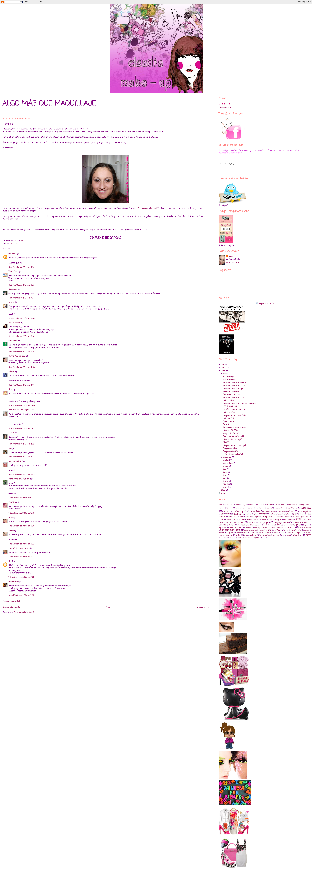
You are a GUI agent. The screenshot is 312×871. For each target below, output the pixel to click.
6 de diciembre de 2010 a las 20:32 (22, 428)
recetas (221, 532)
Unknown (12, 253)
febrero (226, 484)
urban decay (297, 535)
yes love (240, 538)
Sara (139, 208)
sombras (229, 535)
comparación (279, 508)
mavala (231, 525)
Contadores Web (225, 108)
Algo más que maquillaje (49, 103)
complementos (291, 508)
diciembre (227, 373)
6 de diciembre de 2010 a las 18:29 (22, 285)
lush (235, 522)
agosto (226, 466)
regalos (230, 532)
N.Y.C (278, 525)
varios (308, 535)
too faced (276, 535)
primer (286, 530)
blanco (283, 505)
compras (306, 508)
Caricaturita (13, 340)
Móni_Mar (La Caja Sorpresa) (20, 410)
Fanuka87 (154, 208)
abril (225, 478)
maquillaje (263, 522)
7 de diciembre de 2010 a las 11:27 (21, 526)
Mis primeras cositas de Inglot (234, 445)
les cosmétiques (275, 520)
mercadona (241, 525)
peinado (265, 527)
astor (226, 505)
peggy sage (257, 528)
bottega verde (304, 505)
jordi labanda (305, 517)
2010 (223, 370)
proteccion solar (296, 530)
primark (278, 530)
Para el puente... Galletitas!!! (233, 436)
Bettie (11, 517)
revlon (269, 533)
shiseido (308, 533)
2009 (223, 490)
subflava (12, 371)
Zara (263, 538)
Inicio (108, 607)
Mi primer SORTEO (230, 430)
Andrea (11, 433)
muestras (258, 525)
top (283, 535)
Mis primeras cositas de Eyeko (234, 415)
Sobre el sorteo (228, 421)
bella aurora (261, 505)
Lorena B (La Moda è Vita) (19, 548)
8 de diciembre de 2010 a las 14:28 (21, 595)
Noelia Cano (13, 289)
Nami (10, 389)
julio (225, 469)
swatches (252, 535)
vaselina (225, 538)
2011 (223, 367)
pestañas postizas (305, 528)
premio (268, 530)
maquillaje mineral (281, 522)
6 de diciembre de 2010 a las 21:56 (22, 457)
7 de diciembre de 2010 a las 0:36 (21, 513)
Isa (10, 448)
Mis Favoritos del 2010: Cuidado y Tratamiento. (240, 403)
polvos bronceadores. (250, 530)
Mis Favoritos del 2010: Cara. (233, 397)
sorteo (238, 535)
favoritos (262, 514)
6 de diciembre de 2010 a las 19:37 (21, 352)
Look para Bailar (229, 418)
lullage (229, 522)
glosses (302, 514)
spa (245, 535)
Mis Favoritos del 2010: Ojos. (233, 388)
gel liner (288, 514)
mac (242, 522)
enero (225, 487)
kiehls (229, 520)
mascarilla (222, 525)
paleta (241, 527)
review (244, 532)
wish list (233, 538)
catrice (245, 508)
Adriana (145, 208)
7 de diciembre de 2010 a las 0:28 (21, 498)
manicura (252, 522)
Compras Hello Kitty (230, 451)
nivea (291, 525)
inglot (257, 516)
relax (238, 533)
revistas (261, 533)
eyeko (255, 514)
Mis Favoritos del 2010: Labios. (234, 385)
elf (227, 513)
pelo (272, 527)
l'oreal (241, 519)
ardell (220, 505)
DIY (222, 514)
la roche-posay (252, 519)
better (277, 505)
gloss (295, 514)
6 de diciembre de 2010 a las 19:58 (22, 367)
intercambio (279, 517)
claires (251, 508)
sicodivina (12, 502)
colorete (269, 508)
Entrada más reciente (11, 607)
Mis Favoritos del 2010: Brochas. (234, 382)
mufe (265, 525)
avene (231, 505)
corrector (227, 511)
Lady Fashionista (15, 461)
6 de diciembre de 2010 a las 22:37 (22, 474)
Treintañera (13, 271)
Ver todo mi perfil (232, 262)
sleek (222, 535)
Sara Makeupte (14, 322)
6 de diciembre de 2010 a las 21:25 (21, 444)
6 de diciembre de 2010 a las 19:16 (21, 336)
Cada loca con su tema (231, 394)
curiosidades (281, 511)
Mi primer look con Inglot (232, 439)
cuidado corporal (240, 511)
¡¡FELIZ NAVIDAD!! (230, 406)
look (298, 519)
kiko (235, 520)
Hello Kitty (232, 516)
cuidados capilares (269, 511)
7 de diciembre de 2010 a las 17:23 (21, 557)
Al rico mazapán (229, 376)
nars (285, 525)
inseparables (268, 516)
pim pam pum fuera (230, 530)
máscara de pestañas (300, 522)
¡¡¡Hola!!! (226, 442)
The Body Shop (264, 535)
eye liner (248, 514)
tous (288, 535)
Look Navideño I (229, 412)
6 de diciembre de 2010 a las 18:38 (21, 298)
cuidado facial (255, 511)
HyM (241, 516)
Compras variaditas (230, 448)
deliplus (290, 511)
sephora (299, 532)
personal (14, 243)
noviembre (227, 457)
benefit (269, 505)
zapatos (256, 538)
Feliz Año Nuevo (229, 379)
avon (237, 505)
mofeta (250, 525)
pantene (248, 527)
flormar (272, 514)
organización (223, 527)
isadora (287, 517)
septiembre (227, 463)
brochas (230, 508)
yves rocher (248, 538)
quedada (306, 530)
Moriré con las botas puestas (234, 409)
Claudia (11, 530)
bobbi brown (292, 505)
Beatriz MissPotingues (17, 356)
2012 (223, 364)
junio (225, 472)
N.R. (10, 561)
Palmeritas (227, 424)
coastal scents (259, 508)
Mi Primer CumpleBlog (231, 391)
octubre (226, 460)
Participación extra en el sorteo (234, 427)
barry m (244, 505)
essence (237, 513)
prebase (261, 530)
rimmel (276, 533)
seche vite (290, 533)
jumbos (221, 520)
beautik (251, 505)
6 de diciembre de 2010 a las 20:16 (21, 385)
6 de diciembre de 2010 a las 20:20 (22, 405)
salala (282, 533)
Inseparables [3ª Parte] (231, 433)
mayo (225, 475)
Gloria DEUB (13, 581)
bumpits (238, 508)
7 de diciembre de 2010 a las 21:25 (21, 577)
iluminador (249, 517)
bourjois (221, 508)
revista (253, 532)
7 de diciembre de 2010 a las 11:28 (21, 544)
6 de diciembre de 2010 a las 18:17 (21, 267)
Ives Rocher (295, 517)
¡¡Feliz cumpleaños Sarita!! (233, 454)
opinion (307, 525)
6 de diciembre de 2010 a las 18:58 (21, 318)
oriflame (233, 527)
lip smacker (288, 520)
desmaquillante (305, 511)
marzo (226, 481)
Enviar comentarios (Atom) (24, 612)
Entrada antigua (203, 607)
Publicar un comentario (11, 601)
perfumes (280, 527)
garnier (280, 514)
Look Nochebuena (229, 400)
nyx (297, 524)
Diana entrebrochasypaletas (19, 479)
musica (272, 525)
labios (264, 519)
